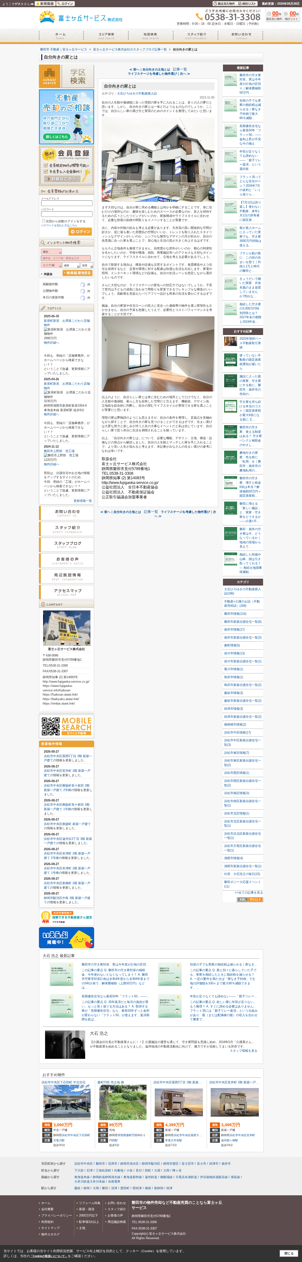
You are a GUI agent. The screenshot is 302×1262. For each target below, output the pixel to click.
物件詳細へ (51, 342)
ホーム (45, 1203)
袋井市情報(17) (234, 629)
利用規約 (47, 1222)
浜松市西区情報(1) (236, 773)
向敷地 (118, 1170)
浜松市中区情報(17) (237, 732)
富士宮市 (188, 1163)
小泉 (129, 1170)
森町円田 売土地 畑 (110, 1082)
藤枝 (77, 1188)
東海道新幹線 (132, 1177)
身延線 (235, 1177)
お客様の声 (115, 1215)
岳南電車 (114, 1181)
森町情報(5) (232, 645)
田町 (148, 1170)
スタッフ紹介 (117, 1209)
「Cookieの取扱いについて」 (49, 1256)
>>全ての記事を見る (249, 892)
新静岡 (158, 1188)
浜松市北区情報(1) (236, 813)
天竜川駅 (59, 1140)
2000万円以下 (88, 1215)
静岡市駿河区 (151, 1163)
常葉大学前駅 (173, 1140)
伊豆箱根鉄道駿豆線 (214, 1177)
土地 (82, 1228)
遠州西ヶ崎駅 (229, 1140)
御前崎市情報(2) (235, 724)
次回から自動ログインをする (66, 221)
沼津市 (112, 1163)
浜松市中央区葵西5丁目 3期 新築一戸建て (182, 1082)
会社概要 (47, 1209)
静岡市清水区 (129, 1163)
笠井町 (251, 1135)
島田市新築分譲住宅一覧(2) (242, 685)
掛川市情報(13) (234, 653)
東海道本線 (82, 1177)
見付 (139, 1170)
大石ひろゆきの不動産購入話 (137, 93)
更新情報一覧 (83, 501)
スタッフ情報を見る (243, 1050)
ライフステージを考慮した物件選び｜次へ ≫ (159, 73)
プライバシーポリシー (56, 1215)
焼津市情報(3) (233, 708)
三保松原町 (103, 1170)
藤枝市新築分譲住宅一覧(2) (242, 700)
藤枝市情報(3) (233, 693)
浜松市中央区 (70, 1135)
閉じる (289, 1253)
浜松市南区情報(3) (236, 793)
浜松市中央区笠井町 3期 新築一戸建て (235, 1082)
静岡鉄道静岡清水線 (106, 1177)
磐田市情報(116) (235, 613)
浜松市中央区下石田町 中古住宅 (63, 1082)
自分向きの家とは (120, 86)
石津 (90, 1170)
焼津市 (213, 1163)
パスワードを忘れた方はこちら (59, 225)
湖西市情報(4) (233, 858)
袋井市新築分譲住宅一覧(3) (242, 637)
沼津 (114, 1188)
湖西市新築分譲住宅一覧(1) (242, 866)
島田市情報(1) (233, 677)
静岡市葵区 (171, 1163)
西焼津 (137, 1188)
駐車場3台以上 (89, 1222)
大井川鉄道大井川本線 (89, 1181)
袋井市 (226, 1163)
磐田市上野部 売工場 (59, 451)
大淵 (157, 1170)
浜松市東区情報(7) (236, 753)
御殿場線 (166, 1177)
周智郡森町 (125, 1135)
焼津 (169, 1188)
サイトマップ (50, 1228)
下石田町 (84, 1135)
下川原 (79, 1170)
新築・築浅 (86, 1209)
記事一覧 (180, 69)
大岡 (166, 1170)
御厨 (148, 1188)
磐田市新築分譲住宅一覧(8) (242, 621)
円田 (135, 1135)
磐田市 (100, 1163)
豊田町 (125, 1188)
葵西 (193, 1135)
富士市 (201, 1163)
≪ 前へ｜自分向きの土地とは (149, 69)
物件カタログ (50, 1234)
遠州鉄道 (151, 1177)
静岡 (87, 1188)
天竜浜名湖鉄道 (186, 1177)
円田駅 (113, 1140)
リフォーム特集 (90, 1203)
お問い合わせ (117, 1203)
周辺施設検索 (117, 1222)
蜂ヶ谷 (177, 1170)
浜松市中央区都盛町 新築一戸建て (67, 824)
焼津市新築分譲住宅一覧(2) (242, 716)
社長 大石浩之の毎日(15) (242, 874)
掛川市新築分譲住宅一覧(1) (242, 661)
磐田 (105, 1188)
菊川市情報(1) (233, 669)
